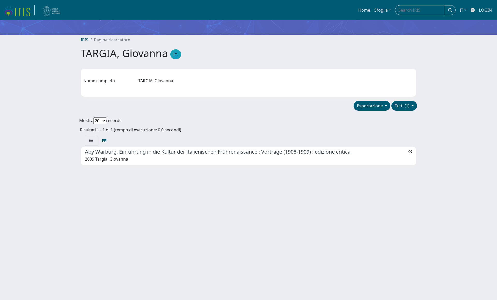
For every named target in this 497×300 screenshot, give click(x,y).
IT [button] (461, 10)
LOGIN (485, 10)
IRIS (84, 40)
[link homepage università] (52, 10)
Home (364, 10)
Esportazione (370, 106)
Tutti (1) (403, 106)
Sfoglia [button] (381, 10)
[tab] (91, 140)
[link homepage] (19, 10)
